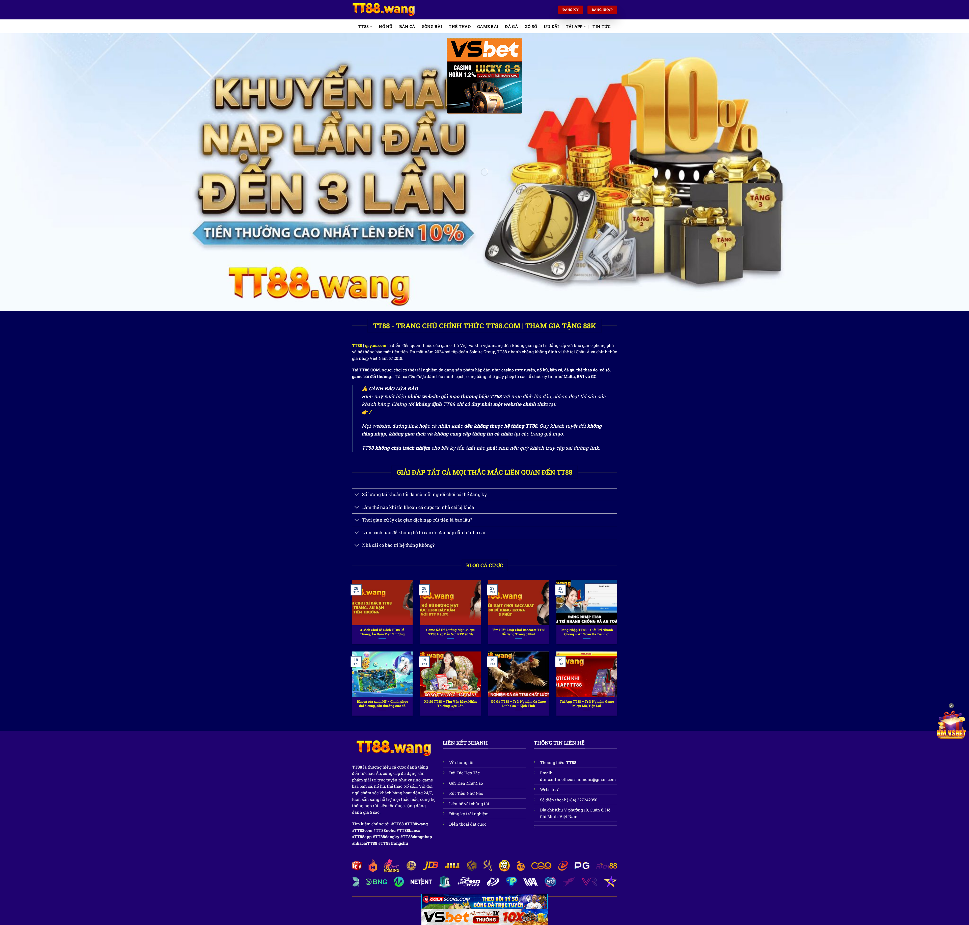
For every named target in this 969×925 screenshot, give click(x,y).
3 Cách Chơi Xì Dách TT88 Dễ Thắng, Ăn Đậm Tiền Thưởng (382, 632)
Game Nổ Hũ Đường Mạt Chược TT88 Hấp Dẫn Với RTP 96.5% (450, 632)
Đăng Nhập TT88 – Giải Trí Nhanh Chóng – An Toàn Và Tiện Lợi (586, 632)
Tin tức (601, 26)
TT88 (363, 26)
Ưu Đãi (551, 26)
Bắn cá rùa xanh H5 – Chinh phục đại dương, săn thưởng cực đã (382, 703)
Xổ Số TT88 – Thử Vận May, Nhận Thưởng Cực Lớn (450, 703)
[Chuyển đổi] (357, 495)
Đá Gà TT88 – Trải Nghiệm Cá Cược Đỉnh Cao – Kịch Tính (518, 703)
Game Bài (488, 26)
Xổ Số (531, 26)
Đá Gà (511, 26)
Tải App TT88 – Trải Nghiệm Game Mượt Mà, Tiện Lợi (587, 703)
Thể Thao (460, 26)
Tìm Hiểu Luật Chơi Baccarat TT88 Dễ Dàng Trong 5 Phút (518, 632)
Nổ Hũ (386, 26)
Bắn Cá (407, 26)
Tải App (574, 26)
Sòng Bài (432, 26)
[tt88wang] (383, 10)
